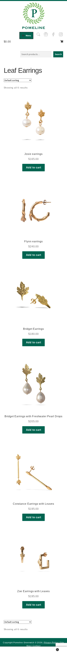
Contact (36, 646)
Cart (51, 648)
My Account (11, 651)
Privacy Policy (51, 642)
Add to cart (33, 167)
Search (58, 54)
